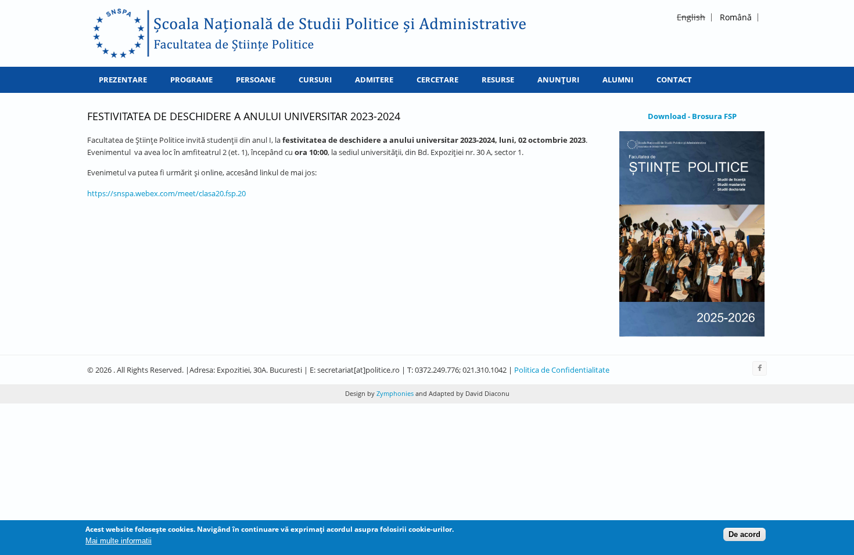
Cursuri (315, 79)
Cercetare (437, 79)
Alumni (617, 79)
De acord (744, 534)
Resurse (498, 79)
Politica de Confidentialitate (561, 370)
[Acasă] (310, 33)
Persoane (255, 79)
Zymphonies (394, 393)
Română (736, 17)
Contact (674, 79)
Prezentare (123, 79)
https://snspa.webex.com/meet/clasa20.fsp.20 (166, 193)
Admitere (374, 79)
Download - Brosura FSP (692, 116)
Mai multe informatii (118, 541)
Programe (191, 79)
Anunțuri (558, 79)
